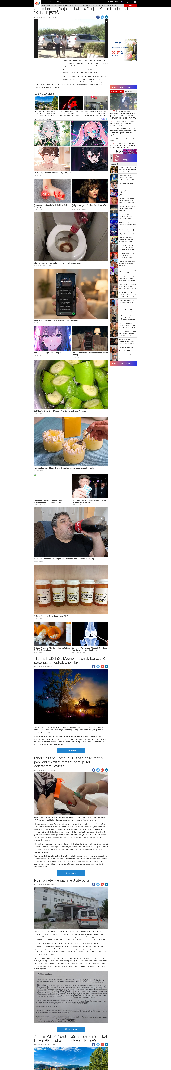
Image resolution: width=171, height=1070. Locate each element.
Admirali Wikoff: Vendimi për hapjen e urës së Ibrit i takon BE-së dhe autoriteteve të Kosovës (123, 145)
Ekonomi (71, 5)
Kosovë (53, 2)
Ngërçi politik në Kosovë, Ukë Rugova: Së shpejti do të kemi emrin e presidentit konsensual (96, 113)
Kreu (43, 5)
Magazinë (89, 5)
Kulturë (83, 5)
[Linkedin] (106, 18)
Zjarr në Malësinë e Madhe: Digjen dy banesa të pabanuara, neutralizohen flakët (122, 123)
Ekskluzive (83, 2)
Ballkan (69, 2)
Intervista (59, 5)
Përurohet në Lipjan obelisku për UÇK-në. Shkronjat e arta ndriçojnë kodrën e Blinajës (71, 113)
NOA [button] (116, 2)
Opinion (53, 5)
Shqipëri (45, 2)
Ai (96, 5)
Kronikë (65, 5)
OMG (111, 5)
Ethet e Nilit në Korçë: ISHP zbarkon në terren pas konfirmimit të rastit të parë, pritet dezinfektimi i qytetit (68, 762)
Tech (99, 5)
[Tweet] (102, 18)
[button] (134, 2)
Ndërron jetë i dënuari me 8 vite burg (61, 880)
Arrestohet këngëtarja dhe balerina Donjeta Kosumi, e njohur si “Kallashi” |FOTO (81, 10)
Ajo (94, 5)
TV (115, 5)
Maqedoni (61, 2)
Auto (107, 5)
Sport (103, 5)
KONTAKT (110, 2)
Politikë (48, 5)
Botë (76, 2)
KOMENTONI (72, 751)
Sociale (77, 5)
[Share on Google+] (102, 668)
